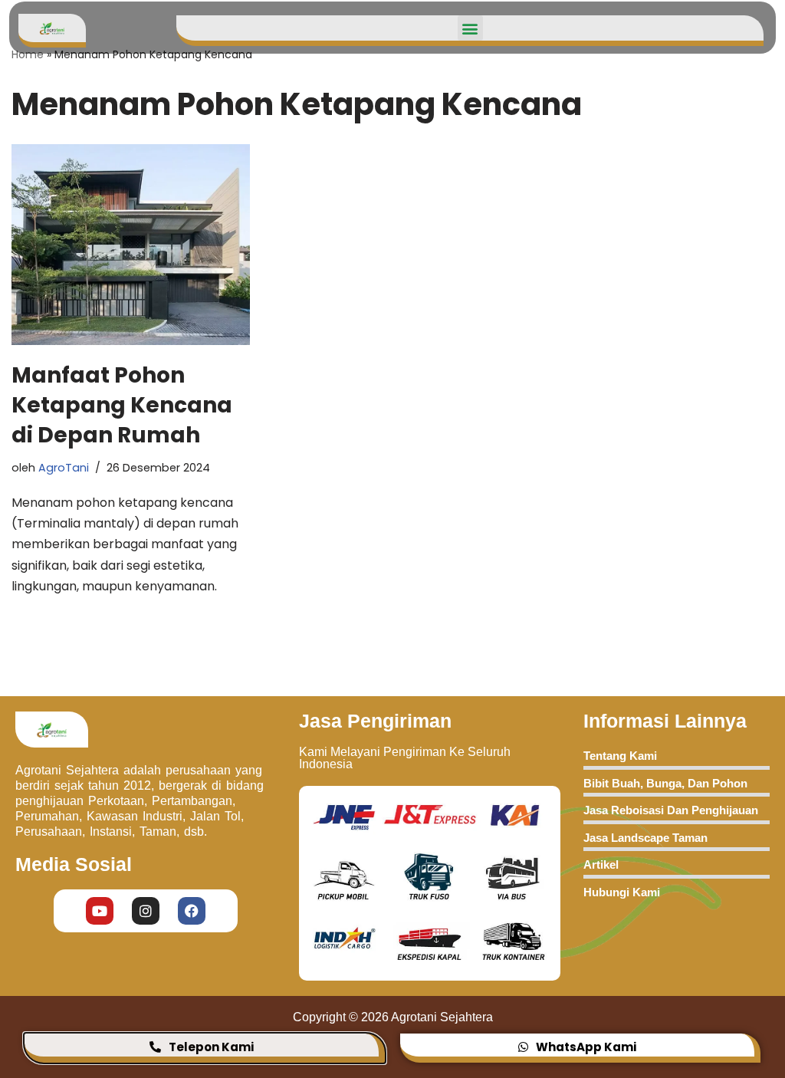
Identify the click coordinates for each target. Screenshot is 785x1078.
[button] (470, 28)
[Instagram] (145, 911)
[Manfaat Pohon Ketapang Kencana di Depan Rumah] (130, 244)
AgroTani (63, 467)
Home (27, 54)
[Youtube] (99, 911)
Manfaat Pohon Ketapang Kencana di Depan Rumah (121, 405)
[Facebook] (191, 911)
